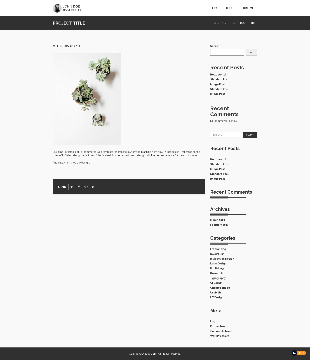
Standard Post (219, 79)
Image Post (217, 84)
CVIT (154, 353)
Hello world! (218, 74)
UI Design (216, 282)
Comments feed (221, 331)
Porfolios (228, 23)
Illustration (217, 253)
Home (215, 8)
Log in (214, 321)
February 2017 (219, 224)
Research (216, 273)
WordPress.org (219, 336)
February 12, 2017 (68, 46)
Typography (218, 278)
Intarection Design (222, 258)
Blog (229, 8)
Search (214, 46)
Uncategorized (220, 287)
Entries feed (218, 326)
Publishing (217, 268)
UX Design (216, 297)
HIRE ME (248, 8)
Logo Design (218, 263)
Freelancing (218, 249)
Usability (216, 292)
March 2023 (217, 220)
